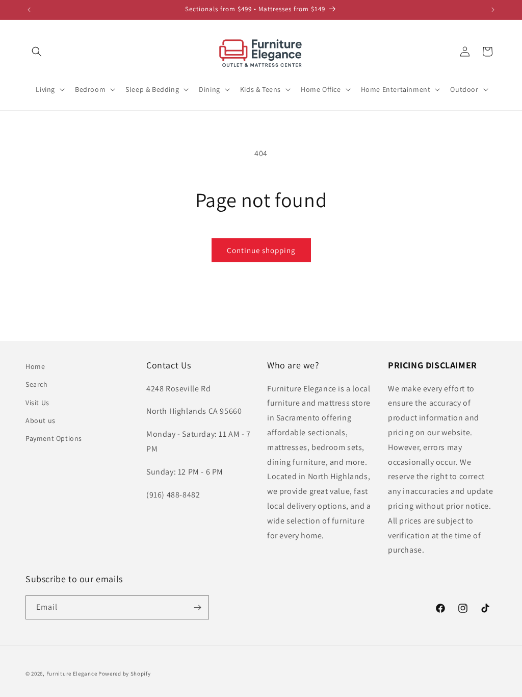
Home (35, 366)
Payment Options (53, 438)
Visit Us (37, 402)
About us (40, 420)
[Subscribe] (197, 607)
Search (36, 384)
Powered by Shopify (124, 673)
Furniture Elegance (71, 673)
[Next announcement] (493, 9)
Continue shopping (261, 250)
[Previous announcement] (29, 9)
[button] (36, 51)
